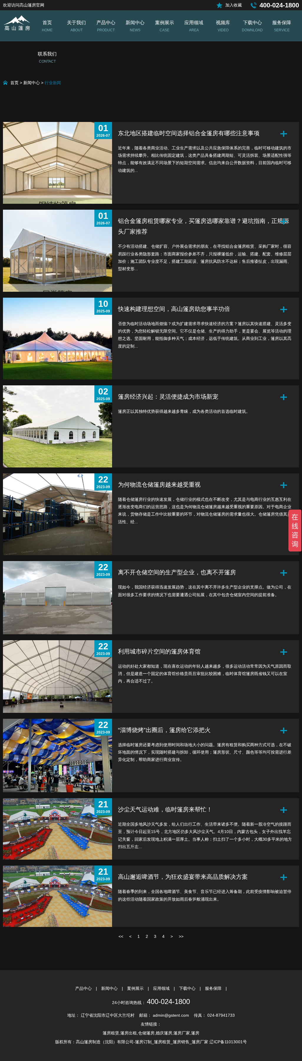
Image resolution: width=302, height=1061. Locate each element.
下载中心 (188, 988)
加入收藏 (233, 5)
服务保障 (214, 988)
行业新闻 (53, 82)
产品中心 (84, 988)
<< (121, 936)
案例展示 (136, 988)
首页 (14, 82)
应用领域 (162, 988)
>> (181, 936)
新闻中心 (31, 82)
